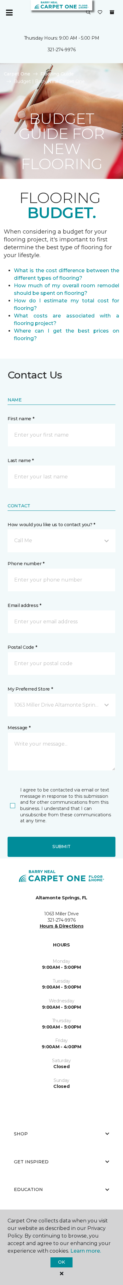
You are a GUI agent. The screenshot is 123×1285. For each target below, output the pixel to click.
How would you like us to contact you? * (51, 524)
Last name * (21, 460)
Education (28, 1189)
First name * (21, 418)
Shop (21, 1134)
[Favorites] (100, 12)
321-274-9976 (62, 49)
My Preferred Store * (30, 689)
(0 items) (112, 12)
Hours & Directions (62, 926)
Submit (61, 846)
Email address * (24, 605)
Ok (61, 1262)
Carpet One (17, 74)
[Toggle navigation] (9, 12)
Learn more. (85, 1251)
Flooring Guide (57, 74)
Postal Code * (22, 647)
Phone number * (26, 563)
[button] (88, 12)
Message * (19, 727)
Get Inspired (31, 1162)
